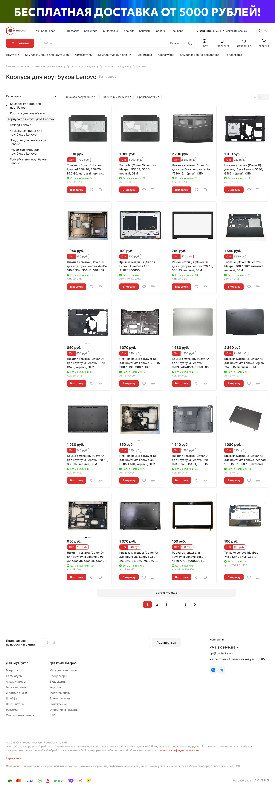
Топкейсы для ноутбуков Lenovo (28, 161)
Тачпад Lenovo (20, 125)
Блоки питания (16, 687)
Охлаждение (58, 704)
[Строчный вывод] (260, 97)
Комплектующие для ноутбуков (25, 105)
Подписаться (166, 642)
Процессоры (58, 676)
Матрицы (12, 670)
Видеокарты (58, 681)
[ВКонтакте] (213, 670)
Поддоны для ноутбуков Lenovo (28, 142)
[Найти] (190, 43)
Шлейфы (12, 698)
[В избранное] (92, 190)
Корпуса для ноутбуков (27, 113)
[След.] (195, 604)
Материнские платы (63, 670)
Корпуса (55, 687)
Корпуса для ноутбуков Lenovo (30, 119)
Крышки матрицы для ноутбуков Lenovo (26, 132)
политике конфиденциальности (179, 750)
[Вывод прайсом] (266, 97)
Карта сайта (13, 758)
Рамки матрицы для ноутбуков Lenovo (24, 151)
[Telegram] (221, 670)
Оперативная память (20, 715)
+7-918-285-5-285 (208, 31)
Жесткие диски (16, 693)
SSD (52, 715)
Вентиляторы (15, 704)
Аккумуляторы (16, 681)
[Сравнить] (100, 190)
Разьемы (12, 709)
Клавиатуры (14, 676)
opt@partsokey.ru (221, 653)
